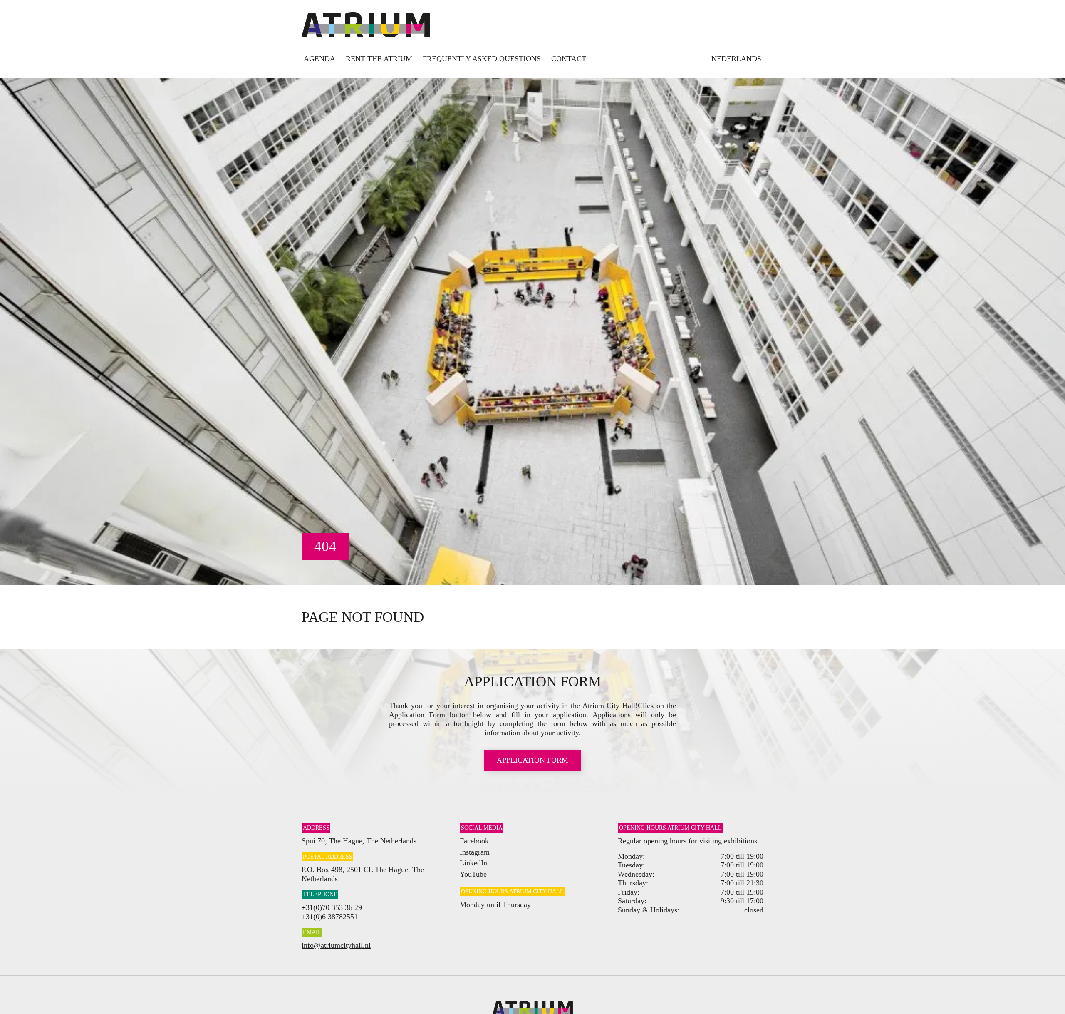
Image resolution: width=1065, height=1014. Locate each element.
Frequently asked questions (482, 59)
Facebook (474, 841)
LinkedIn (473, 863)
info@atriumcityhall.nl (336, 945)
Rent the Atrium (379, 59)
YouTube (473, 874)
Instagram (475, 852)
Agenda (319, 59)
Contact (568, 59)
